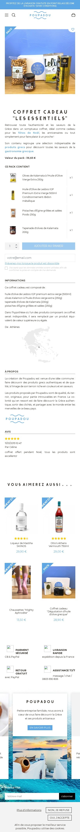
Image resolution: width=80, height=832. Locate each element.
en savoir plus (40, 727)
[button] (7, 460)
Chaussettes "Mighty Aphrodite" (21, 611)
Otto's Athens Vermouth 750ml (59, 545)
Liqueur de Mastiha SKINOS (21, 545)
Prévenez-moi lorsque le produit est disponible (32, 263)
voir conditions (46, 6)
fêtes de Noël (28, 132)
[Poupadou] (17, 418)
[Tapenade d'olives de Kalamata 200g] (13, 230)
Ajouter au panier (48, 246)
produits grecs (15, 147)
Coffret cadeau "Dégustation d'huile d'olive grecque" (58, 611)
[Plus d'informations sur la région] (40, 344)
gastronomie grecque (19, 151)
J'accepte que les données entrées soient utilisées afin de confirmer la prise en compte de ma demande (37, 269)
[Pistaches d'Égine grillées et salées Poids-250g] (13, 212)
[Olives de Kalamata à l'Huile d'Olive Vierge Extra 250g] (13, 177)
